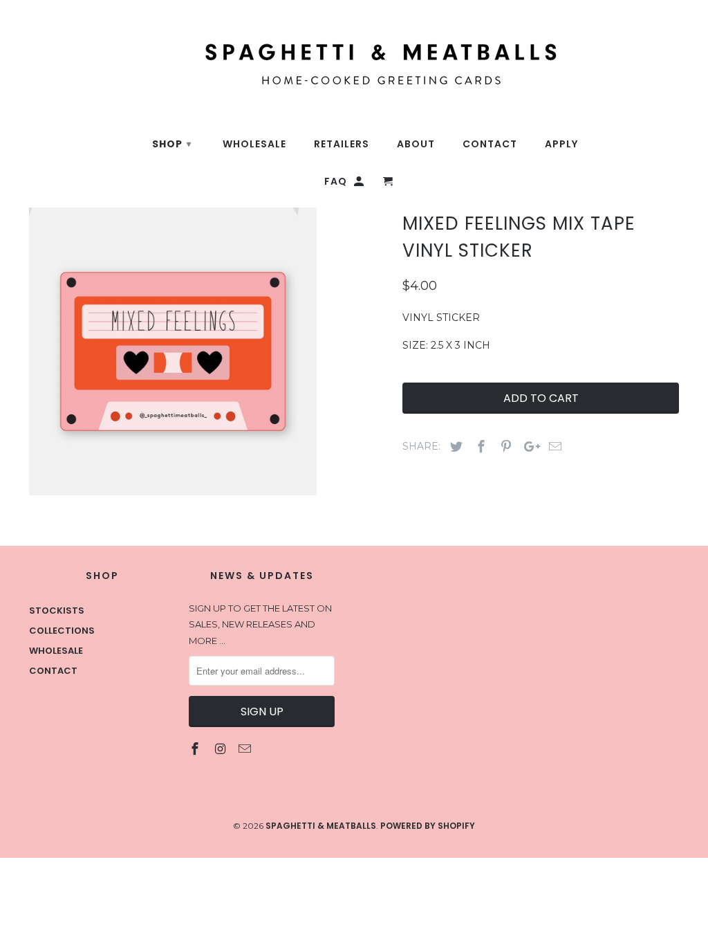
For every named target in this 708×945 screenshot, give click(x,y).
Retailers (341, 144)
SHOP (172, 144)
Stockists (56, 610)
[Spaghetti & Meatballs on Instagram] (221, 749)
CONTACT (490, 144)
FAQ (335, 181)
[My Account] (360, 184)
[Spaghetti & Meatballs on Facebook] (196, 749)
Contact (53, 670)
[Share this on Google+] (528, 446)
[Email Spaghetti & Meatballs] (246, 749)
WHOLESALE (254, 144)
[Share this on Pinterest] (504, 446)
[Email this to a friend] (553, 446)
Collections (62, 630)
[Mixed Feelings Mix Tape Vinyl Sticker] (173, 351)
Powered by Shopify (427, 826)
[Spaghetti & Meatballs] (285, 56)
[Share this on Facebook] (479, 446)
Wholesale (56, 650)
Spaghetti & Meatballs (321, 826)
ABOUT (416, 144)
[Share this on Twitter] (454, 446)
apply (561, 144)
